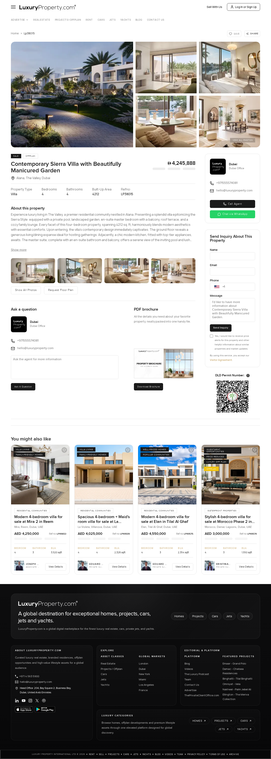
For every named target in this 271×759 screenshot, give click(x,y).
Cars (101, 19)
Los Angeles (146, 685)
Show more (19, 250)
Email (213, 265)
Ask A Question (23, 386)
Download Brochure (148, 386)
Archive (234, 754)
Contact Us (155, 19)
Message (216, 295)
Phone (214, 280)
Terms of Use (217, 754)
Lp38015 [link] (29, 33)
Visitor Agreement (221, 360)
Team (188, 679)
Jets (112, 19)
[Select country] (217, 287)
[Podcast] (44, 700)
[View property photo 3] (80, 270)
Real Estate (41, 19)
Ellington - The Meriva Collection (236, 697)
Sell (101, 754)
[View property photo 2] (33, 270)
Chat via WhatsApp (235, 214)
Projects (198, 616)
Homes (179, 616)
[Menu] (13, 7)
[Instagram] (30, 700)
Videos (189, 669)
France (143, 690)
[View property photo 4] (126, 270)
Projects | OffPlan (68, 19)
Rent (89, 19)
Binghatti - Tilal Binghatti (237, 678)
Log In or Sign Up (246, 7)
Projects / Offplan (111, 669)
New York (144, 674)
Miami (142, 679)
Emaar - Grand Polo (234, 663)
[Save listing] (64, 450)
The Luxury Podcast (197, 674)
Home (15, 33)
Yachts (125, 19)
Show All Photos (26, 290)
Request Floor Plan (61, 290)
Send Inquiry (220, 327)
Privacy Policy (196, 754)
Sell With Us (214, 7)
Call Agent (235, 204)
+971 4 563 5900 (29, 676)
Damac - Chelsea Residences (233, 671)
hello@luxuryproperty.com (36, 682)
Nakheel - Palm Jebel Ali (237, 689)
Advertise (18, 19)
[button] (72, 94)
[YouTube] (23, 700)
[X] (37, 700)
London (143, 663)
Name (214, 250)
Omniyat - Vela (231, 684)
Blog (139, 19)
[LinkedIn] (17, 700)
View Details (56, 566)
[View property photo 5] (173, 270)
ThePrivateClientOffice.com (201, 695)
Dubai (142, 669)
